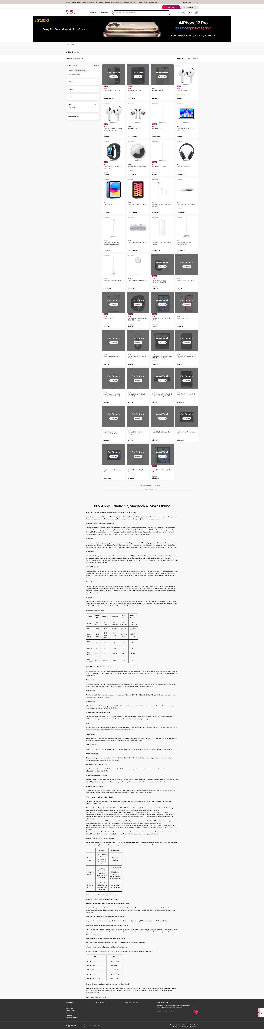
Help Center (69, 1008)
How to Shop (69, 1006)
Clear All (96, 65)
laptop (139, 671)
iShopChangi (114, 717)
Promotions (104, 12)
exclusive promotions (117, 908)
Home (67, 44)
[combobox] (141, 12)
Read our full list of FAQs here (95, 997)
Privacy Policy (173, 1024)
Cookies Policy (194, 1024)
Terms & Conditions (183, 1024)
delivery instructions (108, 895)
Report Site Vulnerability (73, 1017)
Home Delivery (70, 1010)
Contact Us (69, 1015)
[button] (82, 82)
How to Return (70, 1013)
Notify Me (113, 77)
